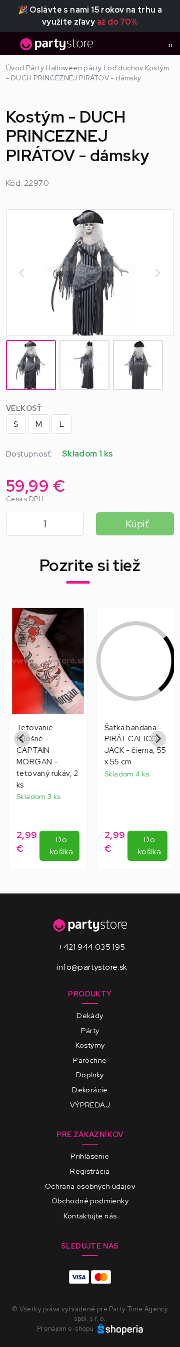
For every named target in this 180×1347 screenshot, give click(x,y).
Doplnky (90, 1074)
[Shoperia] (121, 1328)
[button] (31, 365)
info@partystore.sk (91, 967)
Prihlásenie (89, 1156)
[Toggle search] (148, 44)
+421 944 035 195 (91, 947)
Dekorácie (90, 1089)
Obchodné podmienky (90, 1200)
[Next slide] (158, 273)
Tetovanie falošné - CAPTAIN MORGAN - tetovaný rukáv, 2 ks (45, 756)
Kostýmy (90, 1045)
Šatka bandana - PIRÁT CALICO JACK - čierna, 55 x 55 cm (133, 744)
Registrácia (90, 1171)
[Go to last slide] (22, 273)
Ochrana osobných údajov (90, 1186)
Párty (90, 1030)
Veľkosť (24, 408)
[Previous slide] (22, 739)
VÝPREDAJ (90, 1104)
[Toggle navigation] (12, 47)
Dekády (89, 1015)
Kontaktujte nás (90, 1215)
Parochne (89, 1060)
